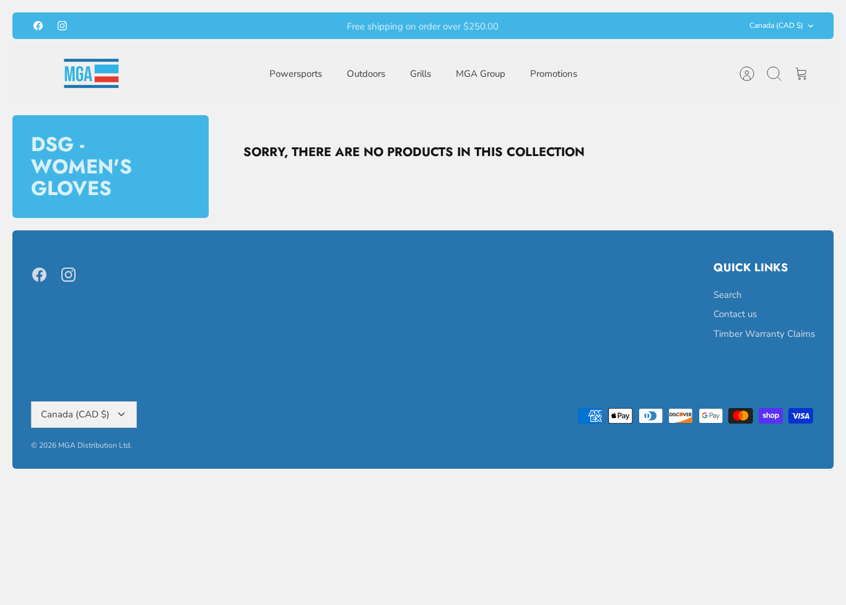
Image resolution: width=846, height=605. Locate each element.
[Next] (568, 26)
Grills (420, 73)
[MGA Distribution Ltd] (91, 73)
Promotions (553, 73)
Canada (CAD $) (776, 25)
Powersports (295, 73)
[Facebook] (38, 25)
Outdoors (366, 73)
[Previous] (278, 26)
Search (727, 295)
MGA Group (480, 73)
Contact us (735, 314)
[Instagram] (62, 25)
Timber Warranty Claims (764, 334)
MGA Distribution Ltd (94, 445)
